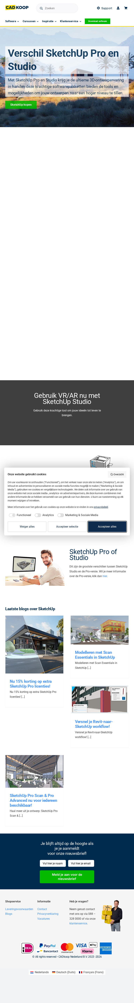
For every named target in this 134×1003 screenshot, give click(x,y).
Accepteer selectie (67, 526)
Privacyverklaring (47, 913)
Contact (42, 909)
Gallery (38, 642)
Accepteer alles (107, 526)
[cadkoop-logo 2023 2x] (16, 6)
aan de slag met (29, 647)
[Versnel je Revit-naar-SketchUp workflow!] (100, 700)
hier (105, 576)
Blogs (8, 913)
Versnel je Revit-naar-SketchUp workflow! (95, 698)
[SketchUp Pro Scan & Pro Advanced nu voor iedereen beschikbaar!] (34, 771)
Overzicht (119, 474)
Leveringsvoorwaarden (19, 909)
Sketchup (42, 647)
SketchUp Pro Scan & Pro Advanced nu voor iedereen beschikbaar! (30, 769)
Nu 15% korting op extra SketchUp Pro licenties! (30, 642)
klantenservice (78, 923)
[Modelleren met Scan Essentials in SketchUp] (100, 630)
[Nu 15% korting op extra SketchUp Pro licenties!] (34, 644)
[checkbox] (19, 515)
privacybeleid (101, 507)
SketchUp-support (113, 633)
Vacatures (43, 918)
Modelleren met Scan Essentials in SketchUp (95, 628)
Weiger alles (27, 526)
